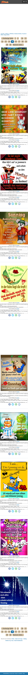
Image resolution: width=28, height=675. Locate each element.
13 (5, 41)
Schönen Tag (8, 640)
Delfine (12, 638)
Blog (24, 673)
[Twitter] (13, 97)
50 (10, 45)
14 (9, 41)
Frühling (25, 638)
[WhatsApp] (16, 97)
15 (12, 41)
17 (19, 41)
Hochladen (20, 673)
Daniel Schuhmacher (18, 640)
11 (25, 38)
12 (2, 41)
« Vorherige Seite (7, 38)
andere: (18, 84)
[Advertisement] (14, 18)
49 (7, 45)
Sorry (12, 640)
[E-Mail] (19, 97)
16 (16, 41)
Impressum (12, 673)
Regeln (16, 673)
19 (26, 41)
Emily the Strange (18, 638)
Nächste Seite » (18, 45)
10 (22, 38)
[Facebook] (9, 97)
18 (22, 41)
